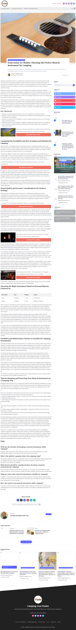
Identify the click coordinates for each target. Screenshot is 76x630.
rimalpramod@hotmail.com (17, 73)
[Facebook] (66, 3)
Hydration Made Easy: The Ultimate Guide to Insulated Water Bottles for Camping (17, 532)
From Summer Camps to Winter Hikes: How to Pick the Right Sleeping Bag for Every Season (65, 166)
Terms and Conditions (20, 622)
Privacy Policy (41, 622)
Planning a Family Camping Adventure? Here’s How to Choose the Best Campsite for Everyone (68, 146)
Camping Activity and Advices (63, 218)
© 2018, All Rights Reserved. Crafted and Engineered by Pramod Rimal (38, 627)
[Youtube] (71, 3)
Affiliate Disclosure (32, 622)
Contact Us (53, 622)
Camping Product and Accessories (64, 211)
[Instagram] (69, 3)
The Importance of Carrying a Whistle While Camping (67, 122)
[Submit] (74, 85)
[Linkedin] (74, 3)
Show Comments (26, 541)
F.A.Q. (48, 622)
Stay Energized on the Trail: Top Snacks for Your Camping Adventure (68, 134)
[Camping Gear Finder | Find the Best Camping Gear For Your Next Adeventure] (5, 3)
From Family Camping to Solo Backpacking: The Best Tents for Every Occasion (66, 178)
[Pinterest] (64, 3)
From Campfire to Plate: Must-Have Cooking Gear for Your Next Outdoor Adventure (66, 187)
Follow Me (48, 514)
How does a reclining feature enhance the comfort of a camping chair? (42, 532)
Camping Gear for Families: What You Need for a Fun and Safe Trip (65, 197)
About (59, 622)
